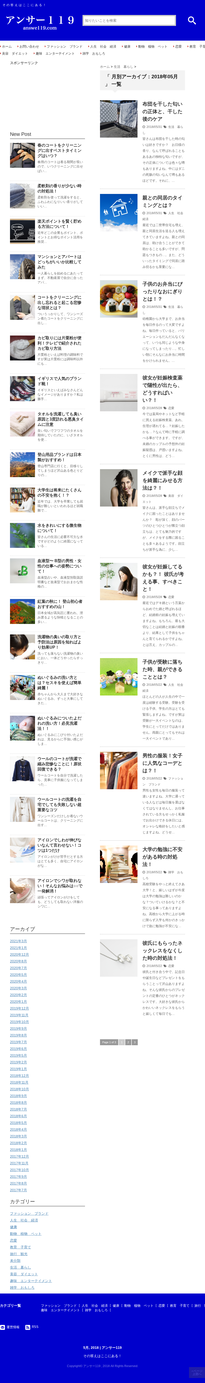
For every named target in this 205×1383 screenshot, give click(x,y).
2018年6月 (18, 1116)
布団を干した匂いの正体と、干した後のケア (162, 111)
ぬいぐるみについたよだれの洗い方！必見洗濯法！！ (60, 723)
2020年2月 (18, 995)
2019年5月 (18, 1055)
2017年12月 (19, 1156)
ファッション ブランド (64, 46)
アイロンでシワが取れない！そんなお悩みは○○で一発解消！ (60, 885)
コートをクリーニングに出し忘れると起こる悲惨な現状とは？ (60, 302)
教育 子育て (20, 1247)
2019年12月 (19, 1008)
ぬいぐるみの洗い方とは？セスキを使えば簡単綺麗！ (60, 682)
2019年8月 (18, 1035)
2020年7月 (18, 968)
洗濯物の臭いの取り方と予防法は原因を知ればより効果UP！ (60, 642)
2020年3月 (18, 988)
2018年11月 (19, 1082)
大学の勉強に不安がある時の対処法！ (162, 857)
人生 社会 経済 (103, 46)
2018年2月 (18, 1143)
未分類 (15, 1261)
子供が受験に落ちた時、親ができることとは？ (162, 669)
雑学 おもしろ (93, 53)
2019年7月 (18, 1042)
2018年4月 (18, 1129)
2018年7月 (18, 1109)
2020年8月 (18, 961)
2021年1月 (18, 948)
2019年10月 (19, 1022)
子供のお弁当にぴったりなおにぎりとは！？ (162, 291)
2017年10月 (19, 1170)
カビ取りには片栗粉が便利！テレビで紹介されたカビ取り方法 (60, 343)
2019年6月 (18, 1049)
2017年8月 (18, 1183)
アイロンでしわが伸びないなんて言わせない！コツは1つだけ (60, 845)
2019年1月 (18, 1069)
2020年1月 (18, 1002)
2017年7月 (18, 1190)
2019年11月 (19, 1015)
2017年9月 (18, 1177)
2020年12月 (19, 954)
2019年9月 (18, 1029)
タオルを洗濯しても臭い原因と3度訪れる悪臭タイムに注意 (61, 419)
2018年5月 (18, 1123)
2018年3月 (18, 1136)
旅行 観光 (19, 1254)
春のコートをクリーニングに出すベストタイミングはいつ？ (60, 150)
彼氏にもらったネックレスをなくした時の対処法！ (162, 950)
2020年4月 (18, 981)
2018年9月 (18, 1096)
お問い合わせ (29, 46)
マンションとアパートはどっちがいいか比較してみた (60, 262)
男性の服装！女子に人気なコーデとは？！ (162, 763)
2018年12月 (19, 1076)
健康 (127, 46)
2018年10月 (19, 1089)
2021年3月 (18, 941)
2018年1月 (18, 1150)
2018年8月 (18, 1103)
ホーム (7, 46)
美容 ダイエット (15, 53)
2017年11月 (19, 1163)
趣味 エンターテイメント (55, 53)
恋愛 (178, 46)
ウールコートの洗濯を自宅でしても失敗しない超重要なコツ (60, 804)
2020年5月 (18, 975)
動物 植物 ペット (153, 46)
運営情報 (13, 1327)
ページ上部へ (197, 1373)
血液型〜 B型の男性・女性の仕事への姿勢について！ (60, 566)
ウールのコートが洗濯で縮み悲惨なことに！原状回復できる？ (60, 764)
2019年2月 (18, 1062)
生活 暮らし (20, 1267)
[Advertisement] (47, 97)
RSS (35, 1327)
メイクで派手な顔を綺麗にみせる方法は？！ (162, 480)
